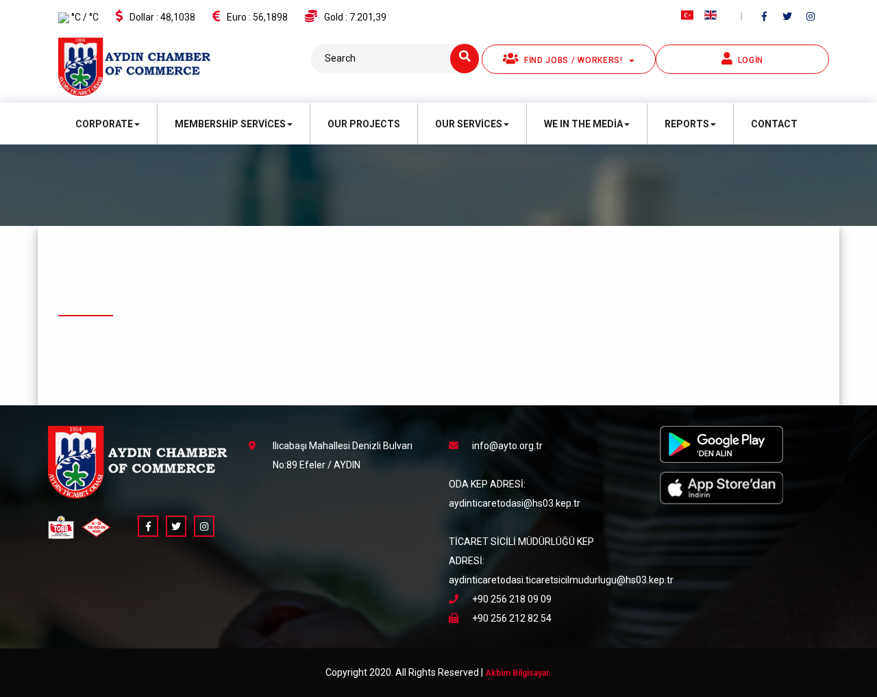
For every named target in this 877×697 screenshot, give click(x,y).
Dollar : (162, 17)
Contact (774, 123)
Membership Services (230, 123)
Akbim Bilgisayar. (518, 673)
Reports (687, 123)
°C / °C (84, 17)
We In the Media (583, 123)
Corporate (104, 123)
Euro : (257, 17)
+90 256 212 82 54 (512, 618)
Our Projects (364, 123)
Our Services (468, 123)
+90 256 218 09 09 (512, 599)
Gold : (355, 17)
